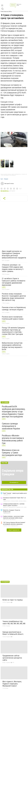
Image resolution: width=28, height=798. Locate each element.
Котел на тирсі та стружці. (12, 600)
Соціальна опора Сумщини (12, 472)
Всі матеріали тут (14, 482)
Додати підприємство (14, 530)
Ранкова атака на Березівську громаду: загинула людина (14, 308)
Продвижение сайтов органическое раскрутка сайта (12, 658)
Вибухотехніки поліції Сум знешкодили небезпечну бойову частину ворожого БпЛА (12, 346)
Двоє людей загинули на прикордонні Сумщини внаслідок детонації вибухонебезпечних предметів (14, 254)
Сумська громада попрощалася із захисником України (11, 426)
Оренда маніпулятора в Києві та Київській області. (13, 633)
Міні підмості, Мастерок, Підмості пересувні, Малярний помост (12, 683)
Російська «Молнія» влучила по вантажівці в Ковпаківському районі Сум (13, 439)
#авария (6, 179)
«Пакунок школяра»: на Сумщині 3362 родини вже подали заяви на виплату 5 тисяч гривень (12, 268)
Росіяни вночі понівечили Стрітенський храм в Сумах (12, 318)
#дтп (2, 179)
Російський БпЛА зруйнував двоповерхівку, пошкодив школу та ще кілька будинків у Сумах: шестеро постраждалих (13, 411)
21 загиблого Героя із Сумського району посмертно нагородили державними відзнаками (13, 281)
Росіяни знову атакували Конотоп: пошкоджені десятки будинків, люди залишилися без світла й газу (14, 297)
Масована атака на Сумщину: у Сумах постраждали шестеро (12, 452)
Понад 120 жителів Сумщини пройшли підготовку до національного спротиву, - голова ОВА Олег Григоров (13, 331)
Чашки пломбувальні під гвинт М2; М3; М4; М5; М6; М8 (13, 622)
